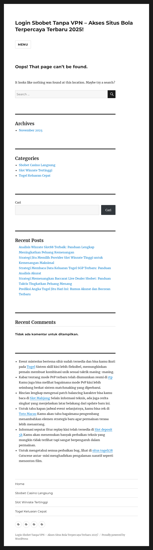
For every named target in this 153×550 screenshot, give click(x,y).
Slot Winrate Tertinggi (35, 170)
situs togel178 (102, 450)
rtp (110, 377)
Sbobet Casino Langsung (37, 165)
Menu (23, 44)
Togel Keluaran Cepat (35, 175)
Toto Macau (27, 414)
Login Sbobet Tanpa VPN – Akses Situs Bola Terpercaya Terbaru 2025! (74, 26)
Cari (18, 202)
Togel (31, 367)
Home (19, 484)
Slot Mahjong (40, 398)
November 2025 (31, 130)
